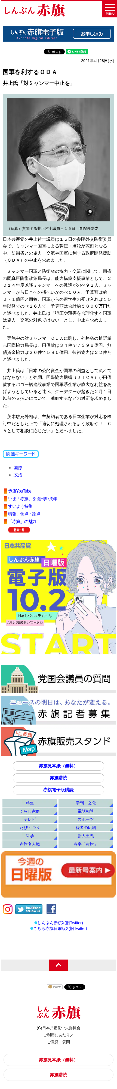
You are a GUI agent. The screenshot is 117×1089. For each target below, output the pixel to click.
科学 (30, 835)
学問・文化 (86, 803)
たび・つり (30, 827)
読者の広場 (86, 827)
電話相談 (86, 811)
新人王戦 (86, 835)
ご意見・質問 (58, 1042)
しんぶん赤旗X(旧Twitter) (60, 922)
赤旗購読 (58, 777)
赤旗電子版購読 (58, 789)
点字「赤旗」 (85, 844)
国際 (18, 467)
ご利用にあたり (56, 1035)
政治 (18, 474)
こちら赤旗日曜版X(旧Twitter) (60, 928)
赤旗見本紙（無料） (58, 765)
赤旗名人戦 (30, 844)
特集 (30, 803)
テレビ (30, 819)
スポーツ (86, 819)
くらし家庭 (30, 811)
